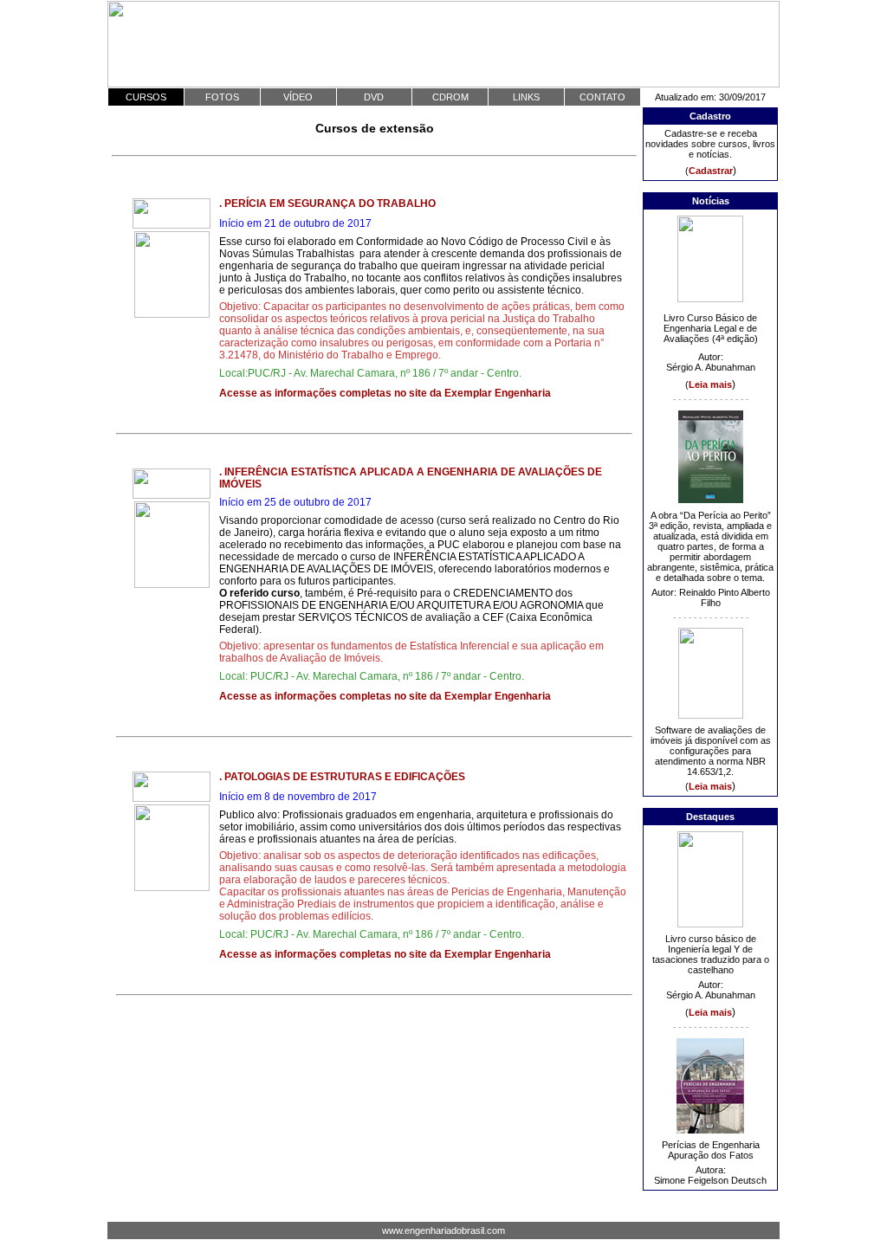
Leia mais (710, 384)
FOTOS (222, 97)
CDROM (450, 97)
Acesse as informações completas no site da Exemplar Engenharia (385, 393)
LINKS (526, 97)
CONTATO (602, 97)
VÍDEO (298, 97)
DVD (374, 97)
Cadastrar (711, 170)
